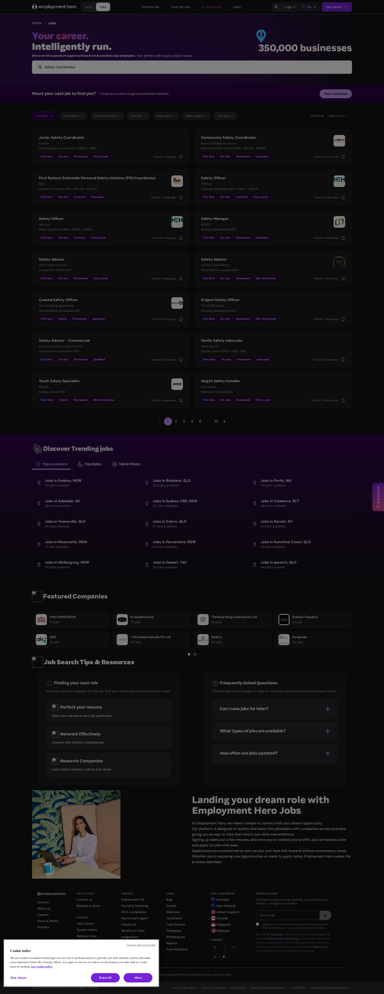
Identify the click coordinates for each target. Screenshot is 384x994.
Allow (138, 977)
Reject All (105, 977)
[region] (81, 963)
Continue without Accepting (141, 945)
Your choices (18, 977)
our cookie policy (42, 966)
